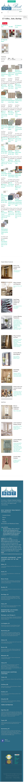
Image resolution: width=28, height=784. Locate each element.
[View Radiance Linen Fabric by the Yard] (4, 185)
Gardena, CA (4, 691)
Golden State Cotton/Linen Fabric (18, 100)
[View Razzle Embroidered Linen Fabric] (11, 184)
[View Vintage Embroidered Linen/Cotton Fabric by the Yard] (18, 214)
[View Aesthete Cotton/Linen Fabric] (4, 86)
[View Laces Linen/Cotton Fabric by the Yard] (18, 139)
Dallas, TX (3, 564)
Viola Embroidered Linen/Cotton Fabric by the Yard (4, 230)
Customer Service (6, 515)
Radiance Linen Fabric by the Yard (4, 173)
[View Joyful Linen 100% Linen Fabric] (11, 140)
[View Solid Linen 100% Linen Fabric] (18, 187)
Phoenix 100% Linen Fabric (18, 152)
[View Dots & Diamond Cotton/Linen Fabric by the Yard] (4, 114)
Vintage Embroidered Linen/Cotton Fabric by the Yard (18, 202)
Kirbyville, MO (4, 699)
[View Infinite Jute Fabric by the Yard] (4, 139)
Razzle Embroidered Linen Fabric (11, 175)
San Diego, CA (4, 594)
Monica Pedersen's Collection (16, 407)
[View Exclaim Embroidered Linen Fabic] (11, 112)
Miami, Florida (4, 578)
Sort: (13, 58)
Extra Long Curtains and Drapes (16, 267)
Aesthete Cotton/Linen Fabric (4, 74)
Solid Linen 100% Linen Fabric (18, 175)
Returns (4, 517)
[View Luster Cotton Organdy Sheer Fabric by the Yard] (4, 162)
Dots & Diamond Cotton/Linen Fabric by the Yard (4, 99)
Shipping (4, 521)
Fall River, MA (4, 684)
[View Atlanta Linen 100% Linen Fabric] (11, 86)
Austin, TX (3, 571)
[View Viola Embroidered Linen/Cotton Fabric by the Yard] (4, 243)
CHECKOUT (12, 1)
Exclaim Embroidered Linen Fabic (11, 100)
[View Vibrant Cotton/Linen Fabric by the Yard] (11, 213)
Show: (9, 58)
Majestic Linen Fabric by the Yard (11, 152)
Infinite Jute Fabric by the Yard (4, 127)
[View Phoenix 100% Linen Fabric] (18, 161)
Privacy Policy (16, 777)
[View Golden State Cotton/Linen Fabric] (18, 113)
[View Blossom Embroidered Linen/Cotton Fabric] (18, 86)
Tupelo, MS (4, 720)
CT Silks (11, 26)
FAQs (3, 519)
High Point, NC (5, 710)
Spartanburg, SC (5, 728)
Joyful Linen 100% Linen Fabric (11, 128)
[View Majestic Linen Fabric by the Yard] (11, 161)
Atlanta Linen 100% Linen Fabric (11, 74)
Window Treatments (7, 16)
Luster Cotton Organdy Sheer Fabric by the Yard (4, 149)
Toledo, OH (4, 677)
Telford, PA (4, 662)
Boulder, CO (4, 587)
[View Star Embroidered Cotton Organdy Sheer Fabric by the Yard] (4, 215)
